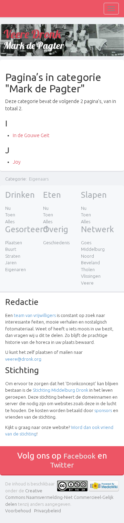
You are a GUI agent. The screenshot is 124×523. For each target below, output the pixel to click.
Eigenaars (39, 178)
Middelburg (93, 249)
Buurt (10, 249)
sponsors (103, 410)
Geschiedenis (56, 242)
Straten (12, 256)
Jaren (11, 262)
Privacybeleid (47, 510)
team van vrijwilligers (35, 315)
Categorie (15, 178)
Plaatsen (13, 242)
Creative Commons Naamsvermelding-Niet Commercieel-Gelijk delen (59, 497)
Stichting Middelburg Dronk (60, 390)
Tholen (88, 269)
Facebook (79, 456)
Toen (10, 214)
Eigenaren (15, 269)
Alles (9, 221)
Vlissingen (91, 276)
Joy (17, 162)
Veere (87, 282)
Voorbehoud (18, 510)
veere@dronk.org (23, 359)
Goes (86, 242)
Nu (8, 208)
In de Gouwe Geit (31, 135)
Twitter (62, 465)
